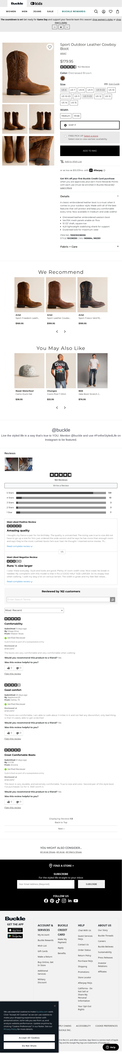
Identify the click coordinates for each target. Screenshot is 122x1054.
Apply (60, 947)
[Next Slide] (67, 27)
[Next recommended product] (65, 331)
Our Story (103, 930)
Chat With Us (84, 930)
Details (64, 196)
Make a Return (45, 956)
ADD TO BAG (90, 150)
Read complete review (18, 546)
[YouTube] (76, 900)
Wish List (42, 945)
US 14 (64, 102)
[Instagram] (64, 900)
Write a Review (61, 485)
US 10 (111, 90)
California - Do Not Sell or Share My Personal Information (85, 994)
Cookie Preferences (106, 1025)
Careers (102, 941)
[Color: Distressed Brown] (62, 78)
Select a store (91, 136)
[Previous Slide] (54, 27)
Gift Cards (43, 951)
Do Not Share (29, 1046)
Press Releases (105, 957)
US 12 (98, 96)
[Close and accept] (55, 1006)
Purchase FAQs (85, 961)
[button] (11, 11)
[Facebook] (46, 900)
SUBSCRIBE (91, 884)
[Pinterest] (52, 900)
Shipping (82, 966)
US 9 (90, 90)
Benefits (62, 953)
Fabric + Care (68, 246)
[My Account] (103, 11)
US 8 (81, 90)
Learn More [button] (66, 188)
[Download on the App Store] (15, 929)
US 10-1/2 (66, 96)
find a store (63, 865)
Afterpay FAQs (85, 982)
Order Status (84, 950)
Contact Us (83, 944)
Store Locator (84, 977)
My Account (43, 934)
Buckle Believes (105, 946)
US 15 (74, 102)
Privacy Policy (10, 1029)
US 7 (72, 90)
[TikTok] (58, 900)
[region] (29, 1027)
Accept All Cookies (29, 1038)
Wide (77, 115)
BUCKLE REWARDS (73, 11)
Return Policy (84, 955)
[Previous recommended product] (57, 331)
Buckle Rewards (45, 940)
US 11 (77, 96)
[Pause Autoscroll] (60, 27)
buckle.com (42, 1011)
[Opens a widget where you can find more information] (111, 1047)
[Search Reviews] (112, 599)
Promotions (83, 971)
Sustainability (105, 952)
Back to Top (61, 822)
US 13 (108, 96)
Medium (66, 115)
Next (61, 828)
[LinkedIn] (70, 900)
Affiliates (102, 971)
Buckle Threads (105, 935)
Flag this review (12, 673)
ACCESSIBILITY (83, 1025)
